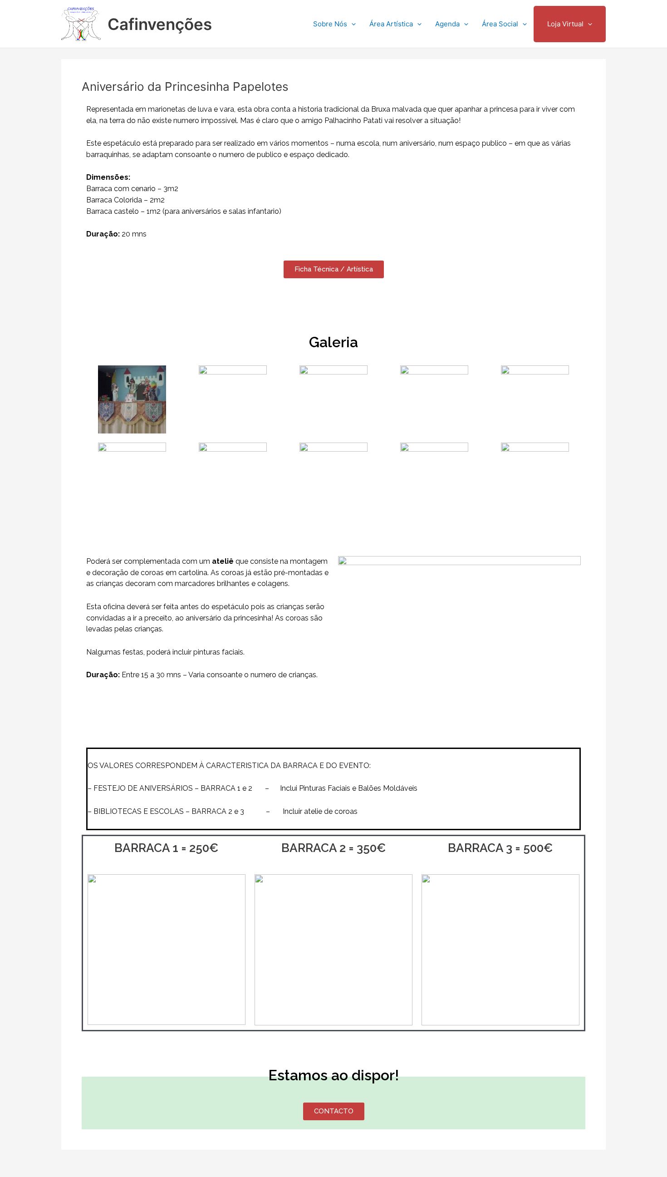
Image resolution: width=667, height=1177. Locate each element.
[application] (351, 24)
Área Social (500, 24)
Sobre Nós (330, 24)
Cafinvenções (160, 24)
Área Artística (391, 24)
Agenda (447, 24)
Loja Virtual (565, 24)
